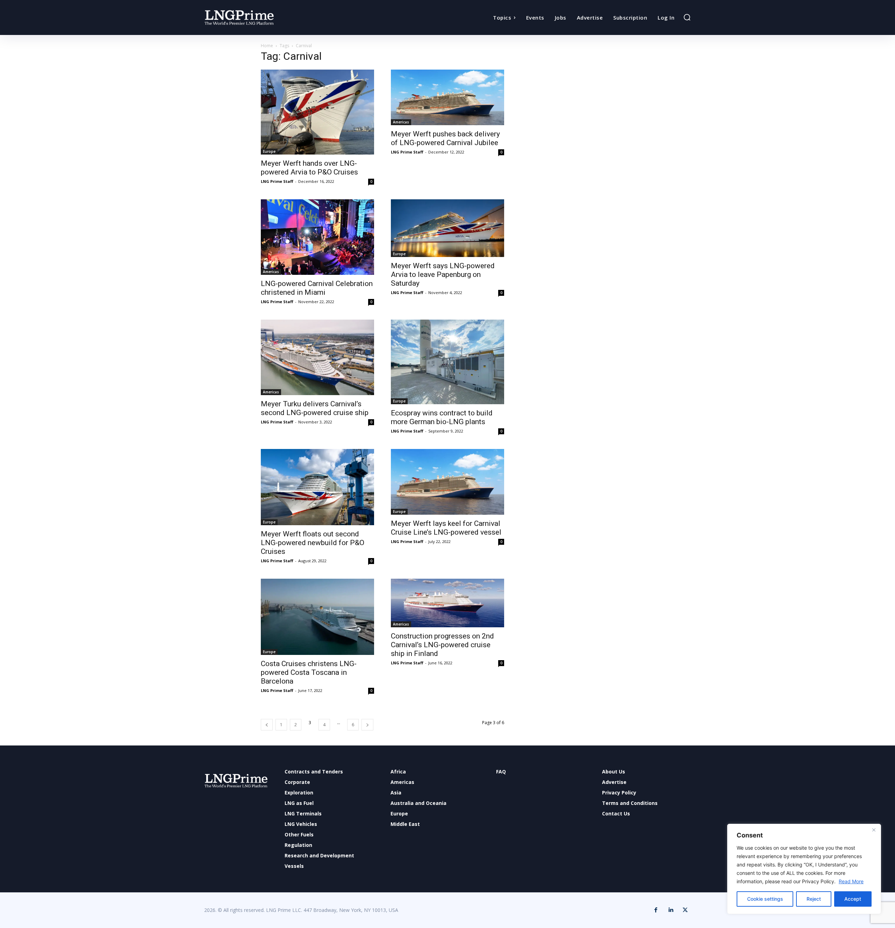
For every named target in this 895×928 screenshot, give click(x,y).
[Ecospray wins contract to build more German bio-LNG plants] (447, 362)
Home (267, 46)
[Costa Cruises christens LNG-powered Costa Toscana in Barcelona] (317, 617)
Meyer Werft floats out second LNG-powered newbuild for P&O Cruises (312, 543)
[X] (685, 910)
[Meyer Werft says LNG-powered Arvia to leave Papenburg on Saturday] (447, 228)
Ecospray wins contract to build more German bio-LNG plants (442, 417)
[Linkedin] (670, 910)
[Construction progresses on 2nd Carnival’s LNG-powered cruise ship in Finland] (447, 603)
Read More (851, 881)
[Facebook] (655, 910)
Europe (269, 151)
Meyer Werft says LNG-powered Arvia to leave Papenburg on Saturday (443, 274)
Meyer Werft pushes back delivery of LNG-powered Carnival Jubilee (445, 138)
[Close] (873, 830)
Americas (401, 122)
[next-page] (367, 724)
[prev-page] (267, 724)
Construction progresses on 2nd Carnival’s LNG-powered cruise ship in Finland (442, 645)
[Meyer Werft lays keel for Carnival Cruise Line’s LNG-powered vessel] (447, 482)
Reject (814, 899)
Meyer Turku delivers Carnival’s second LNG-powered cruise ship (314, 408)
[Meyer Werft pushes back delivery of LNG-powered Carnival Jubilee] (447, 97)
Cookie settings (765, 899)
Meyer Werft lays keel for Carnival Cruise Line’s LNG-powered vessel (446, 527)
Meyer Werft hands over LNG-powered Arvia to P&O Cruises (309, 167)
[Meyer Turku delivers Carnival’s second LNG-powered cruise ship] (317, 357)
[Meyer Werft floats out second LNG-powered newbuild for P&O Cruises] (317, 487)
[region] (804, 869)
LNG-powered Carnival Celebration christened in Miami (317, 288)
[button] (687, 17)
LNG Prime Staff (277, 181)
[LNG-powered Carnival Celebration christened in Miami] (317, 237)
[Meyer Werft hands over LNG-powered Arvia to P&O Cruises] (317, 112)
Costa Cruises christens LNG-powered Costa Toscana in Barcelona (309, 672)
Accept (852, 899)
